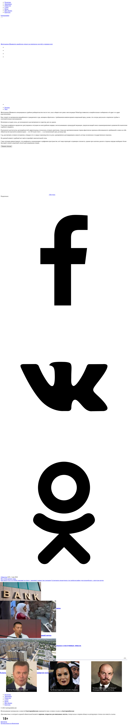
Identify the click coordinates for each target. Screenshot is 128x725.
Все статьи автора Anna (8, 579)
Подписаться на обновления (10, 723)
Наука (6, 9)
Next (5, 109)
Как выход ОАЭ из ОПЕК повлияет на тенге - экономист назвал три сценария (26, 580)
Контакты (4, 721)
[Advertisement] (64, 30)
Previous (7, 107)
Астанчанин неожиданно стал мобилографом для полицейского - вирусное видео (77, 580)
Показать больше (6, 146)
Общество (7, 5)
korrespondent (5, 15)
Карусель (7, 12)
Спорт (6, 7)
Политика (7, 2)
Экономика (8, 4)
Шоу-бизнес (8, 10)
